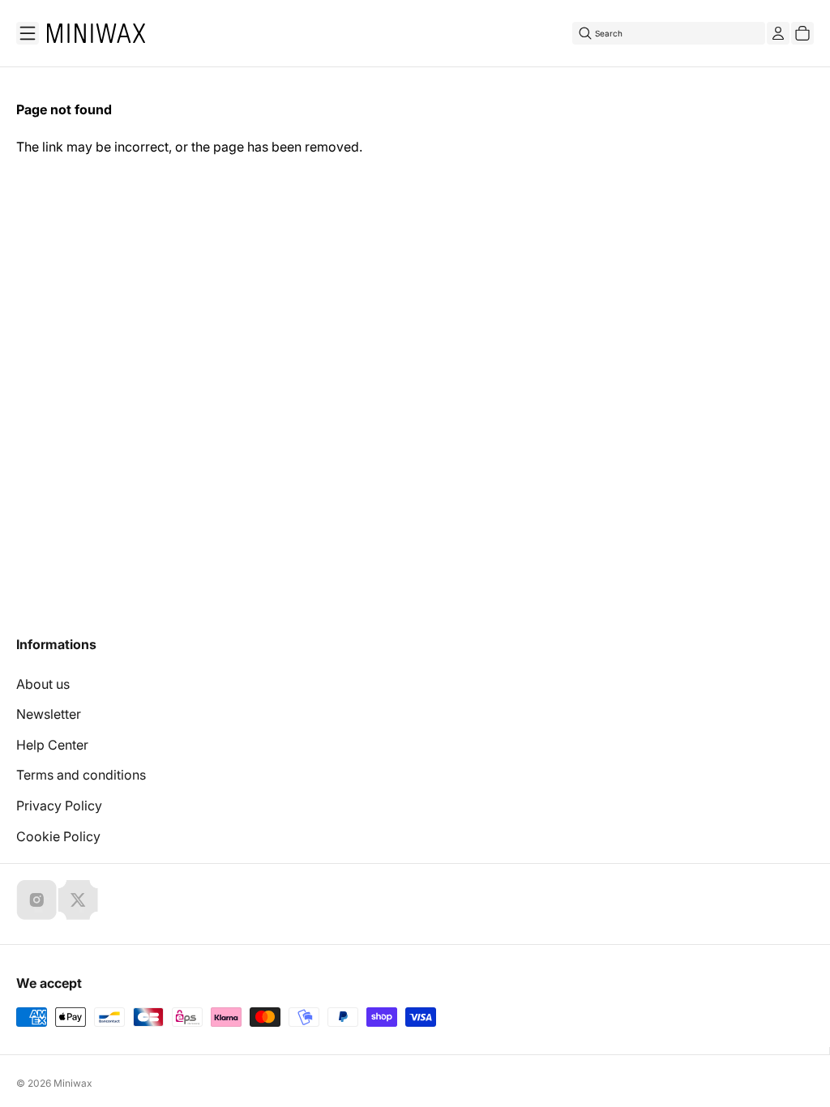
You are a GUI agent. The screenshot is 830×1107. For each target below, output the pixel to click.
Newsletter (48, 714)
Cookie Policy (58, 836)
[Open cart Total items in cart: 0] (802, 33)
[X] (78, 899)
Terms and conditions (81, 775)
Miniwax (72, 1083)
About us (43, 684)
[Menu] (27, 33)
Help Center (52, 745)
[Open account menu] (778, 33)
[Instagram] (36, 899)
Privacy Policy (59, 805)
